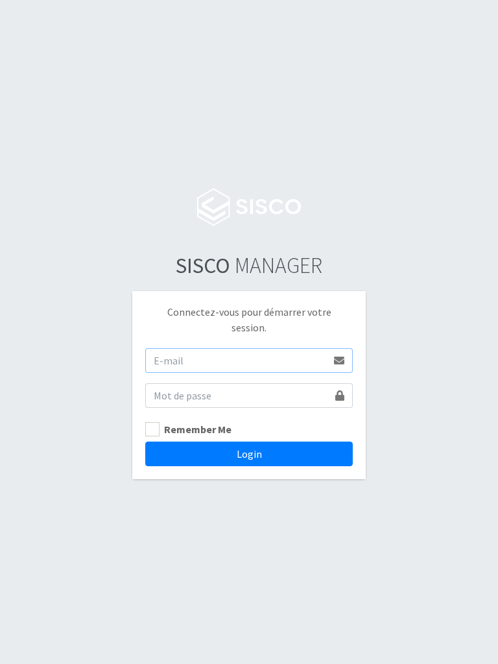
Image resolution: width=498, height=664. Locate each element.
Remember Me (197, 429)
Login (249, 453)
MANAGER (249, 265)
